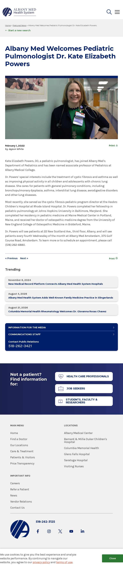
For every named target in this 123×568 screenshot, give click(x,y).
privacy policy (41, 562)
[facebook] (38, 534)
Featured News (19, 25)
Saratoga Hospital (76, 460)
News (13, 495)
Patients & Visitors (22, 457)
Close (112, 558)
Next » (24, 258)
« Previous (11, 258)
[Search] (109, 12)
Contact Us (17, 507)
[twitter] (60, 534)
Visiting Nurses (74, 466)
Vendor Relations (21, 501)
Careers (15, 483)
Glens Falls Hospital (77, 454)
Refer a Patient (19, 489)
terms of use (64, 562)
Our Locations (19, 445)
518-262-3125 (45, 521)
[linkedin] (82, 534)
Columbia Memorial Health (81, 448)
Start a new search (19, 30)
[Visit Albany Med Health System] (19, 538)
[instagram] (49, 534)
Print (112, 145)
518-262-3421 (20, 346)
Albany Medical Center (78, 433)
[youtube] (71, 534)
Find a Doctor (18, 439)
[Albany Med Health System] (19, 12)
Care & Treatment (21, 451)
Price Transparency (22, 463)
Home (8, 25)
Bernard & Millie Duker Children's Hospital (85, 440)
